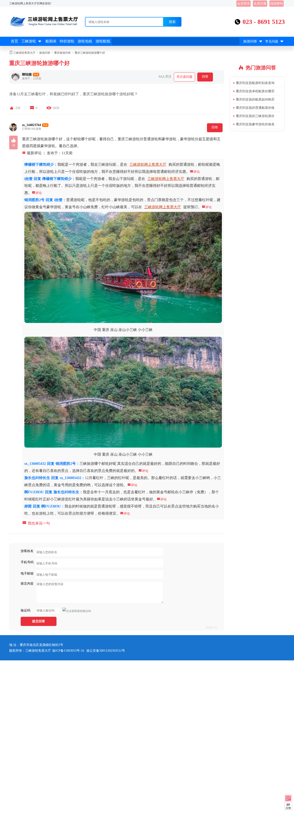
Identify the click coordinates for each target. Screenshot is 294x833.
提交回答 (38, 621)
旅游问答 (253, 41)
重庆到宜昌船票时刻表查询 (255, 83)
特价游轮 (67, 41)
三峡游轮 (31, 41)
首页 (14, 41)
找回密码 (276, 3)
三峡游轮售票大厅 (24, 52)
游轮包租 (85, 41)
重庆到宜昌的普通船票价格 (255, 107)
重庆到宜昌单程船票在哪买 (255, 91)
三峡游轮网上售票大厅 (148, 164)
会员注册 (260, 3)
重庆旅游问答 (62, 52)
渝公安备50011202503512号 (105, 650)
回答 (205, 76)
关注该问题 (184, 77)
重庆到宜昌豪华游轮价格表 (255, 124)
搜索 (172, 22)
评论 (195, 172)
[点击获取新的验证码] (76, 611)
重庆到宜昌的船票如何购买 (255, 99)
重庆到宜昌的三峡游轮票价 (255, 116)
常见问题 (274, 41)
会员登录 (243, 3)
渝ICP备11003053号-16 (68, 650)
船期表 (51, 41)
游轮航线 (103, 41)
